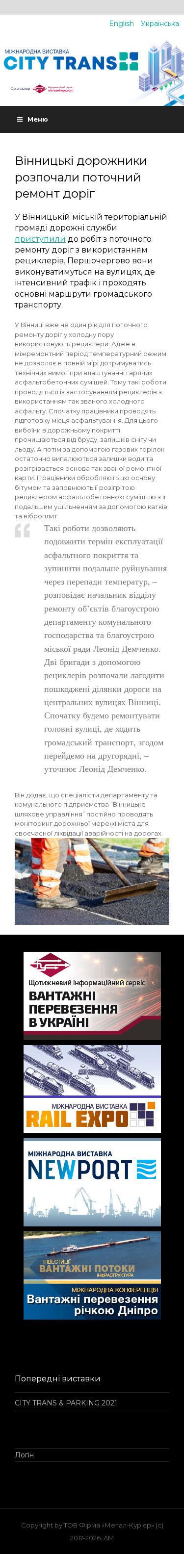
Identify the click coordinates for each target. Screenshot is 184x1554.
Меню (37, 119)
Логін (24, 1455)
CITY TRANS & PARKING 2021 (66, 1403)
